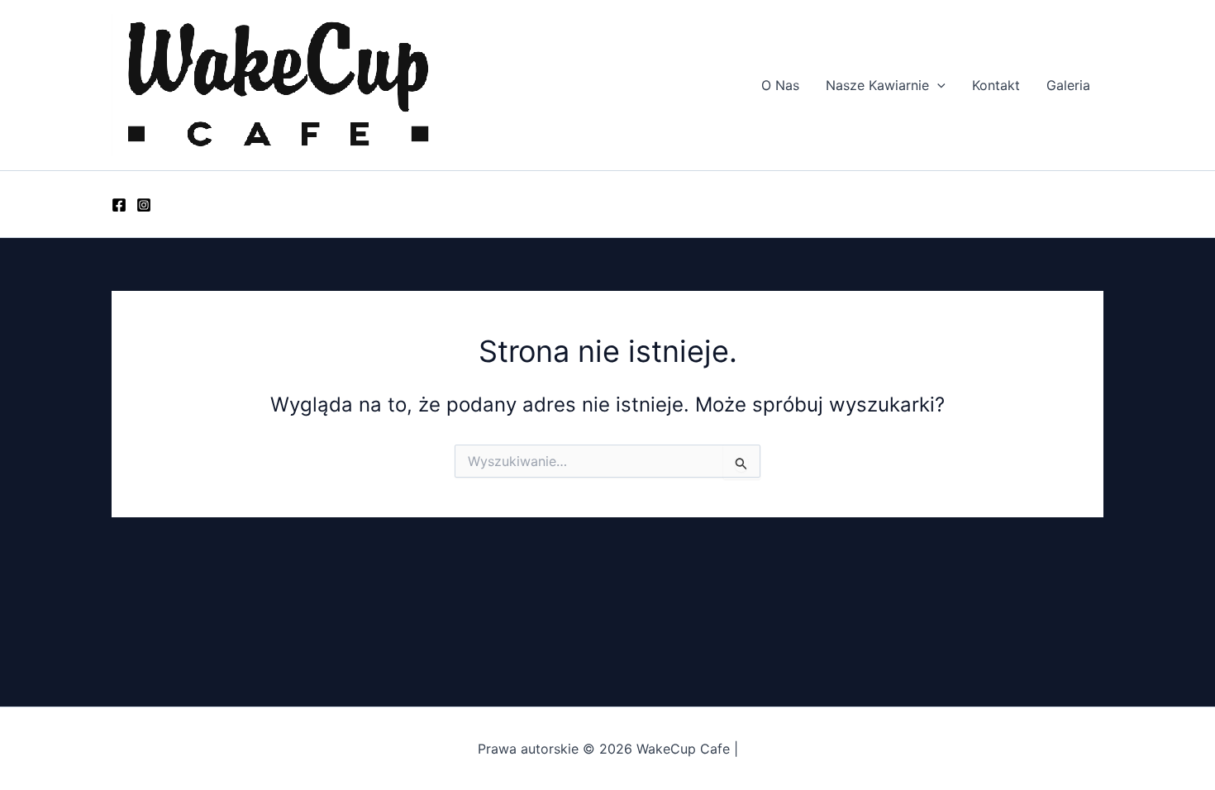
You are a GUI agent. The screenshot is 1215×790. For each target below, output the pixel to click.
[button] (937, 85)
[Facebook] (119, 205)
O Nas (780, 85)
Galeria (1068, 85)
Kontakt (996, 85)
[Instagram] (143, 205)
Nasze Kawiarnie (877, 85)
